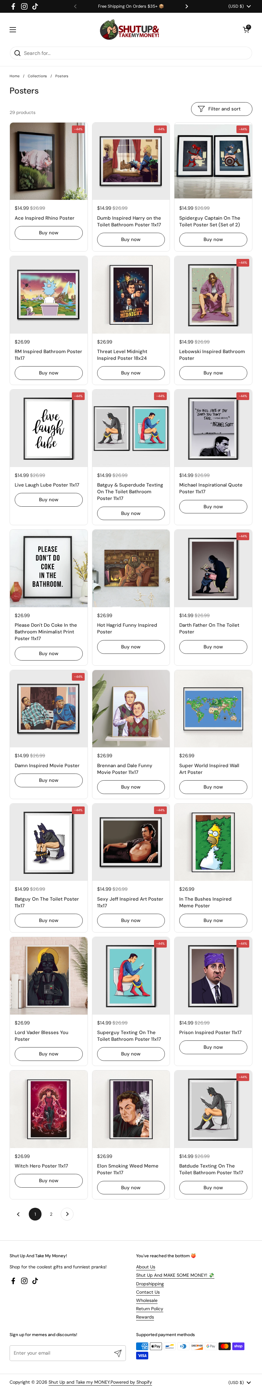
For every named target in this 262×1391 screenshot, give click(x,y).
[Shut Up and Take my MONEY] (129, 29)
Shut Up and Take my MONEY (79, 1382)
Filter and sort (224, 109)
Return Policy (149, 1309)
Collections (37, 76)
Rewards (145, 1317)
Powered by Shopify (131, 1382)
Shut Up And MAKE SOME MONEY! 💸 (175, 1275)
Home (14, 76)
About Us (145, 1267)
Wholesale (147, 1300)
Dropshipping (150, 1284)
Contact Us (148, 1292)
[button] (246, 29)
